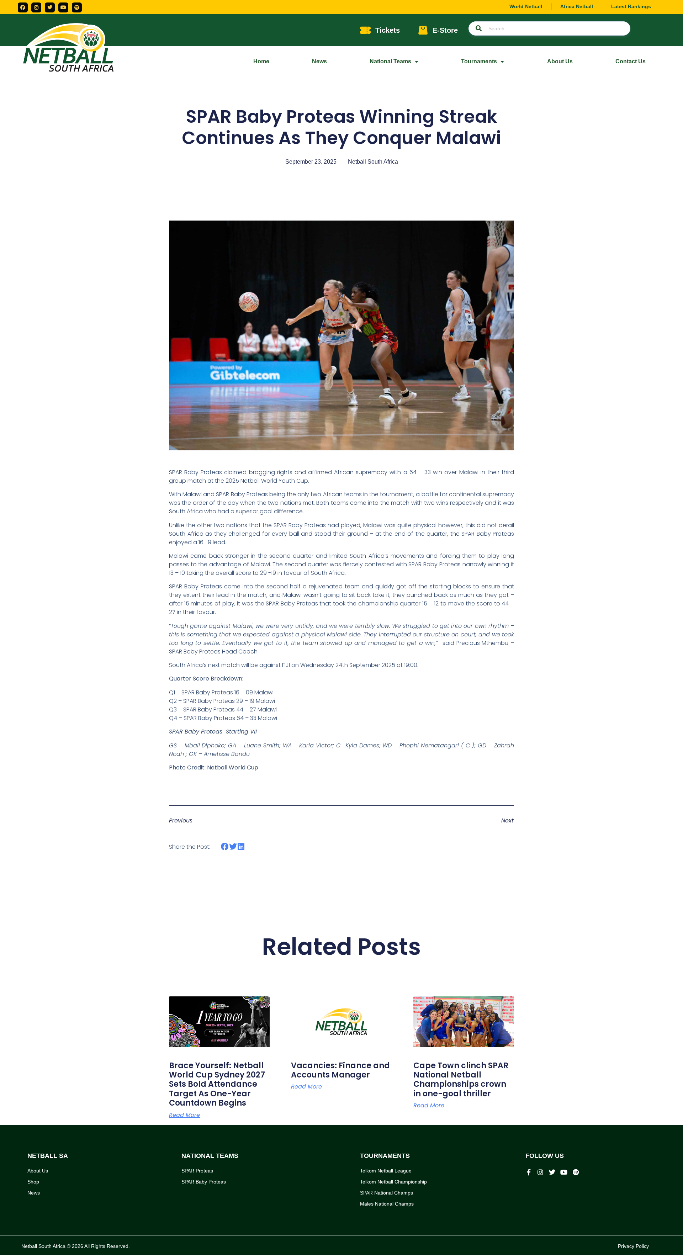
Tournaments (479, 61)
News (319, 61)
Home (261, 61)
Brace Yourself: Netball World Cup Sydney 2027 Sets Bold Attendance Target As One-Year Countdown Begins (217, 1084)
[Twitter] (50, 7)
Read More (184, 1115)
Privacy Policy (633, 1246)
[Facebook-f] (528, 1172)
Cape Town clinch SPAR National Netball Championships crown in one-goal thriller (460, 1079)
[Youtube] (63, 7)
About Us (560, 61)
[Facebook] (23, 7)
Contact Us (630, 61)
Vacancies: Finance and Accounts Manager (340, 1070)
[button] (225, 847)
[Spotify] (77, 7)
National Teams (390, 61)
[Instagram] (36, 7)
